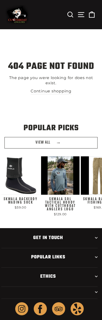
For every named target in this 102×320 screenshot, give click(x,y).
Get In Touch (48, 237)
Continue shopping (51, 91)
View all (43, 142)
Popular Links (48, 257)
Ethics (48, 276)
